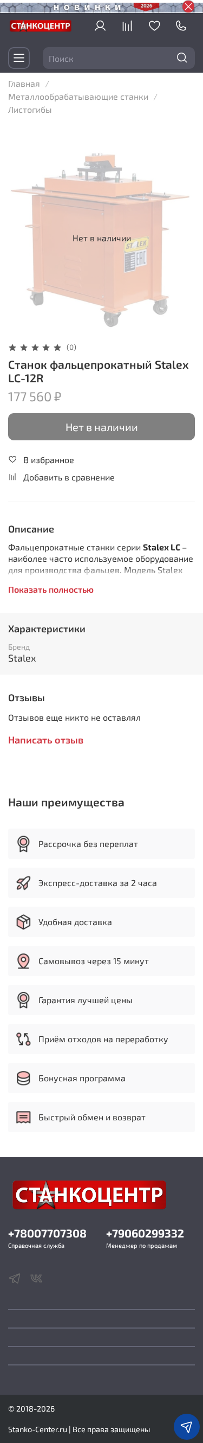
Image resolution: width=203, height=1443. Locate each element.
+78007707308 (47, 1233)
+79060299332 (145, 1233)
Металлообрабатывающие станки (78, 96)
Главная (24, 83)
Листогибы (30, 109)
